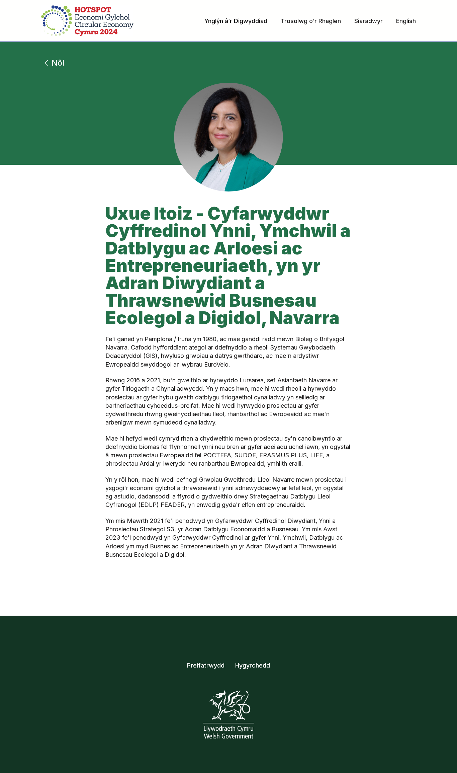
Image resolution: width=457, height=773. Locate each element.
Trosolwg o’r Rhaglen (311, 20)
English (406, 20)
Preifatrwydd (205, 665)
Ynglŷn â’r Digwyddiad (235, 20)
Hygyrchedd (252, 665)
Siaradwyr (368, 20)
